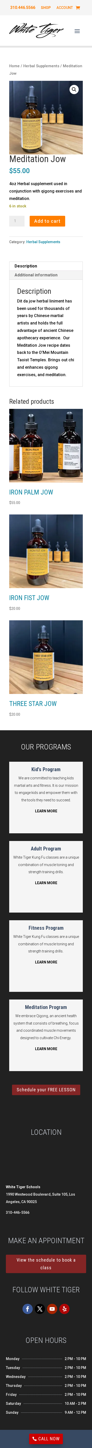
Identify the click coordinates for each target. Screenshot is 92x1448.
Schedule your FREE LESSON (46, 1089)
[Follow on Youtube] (52, 1309)
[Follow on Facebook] (27, 1309)
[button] (74, 89)
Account (64, 8)
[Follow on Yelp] (64, 1309)
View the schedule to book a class (46, 1264)
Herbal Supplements (41, 66)
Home (14, 66)
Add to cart (47, 221)
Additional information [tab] (36, 275)
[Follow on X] (40, 1309)
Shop (46, 8)
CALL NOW (49, 1438)
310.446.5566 (22, 8)
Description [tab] (26, 266)
